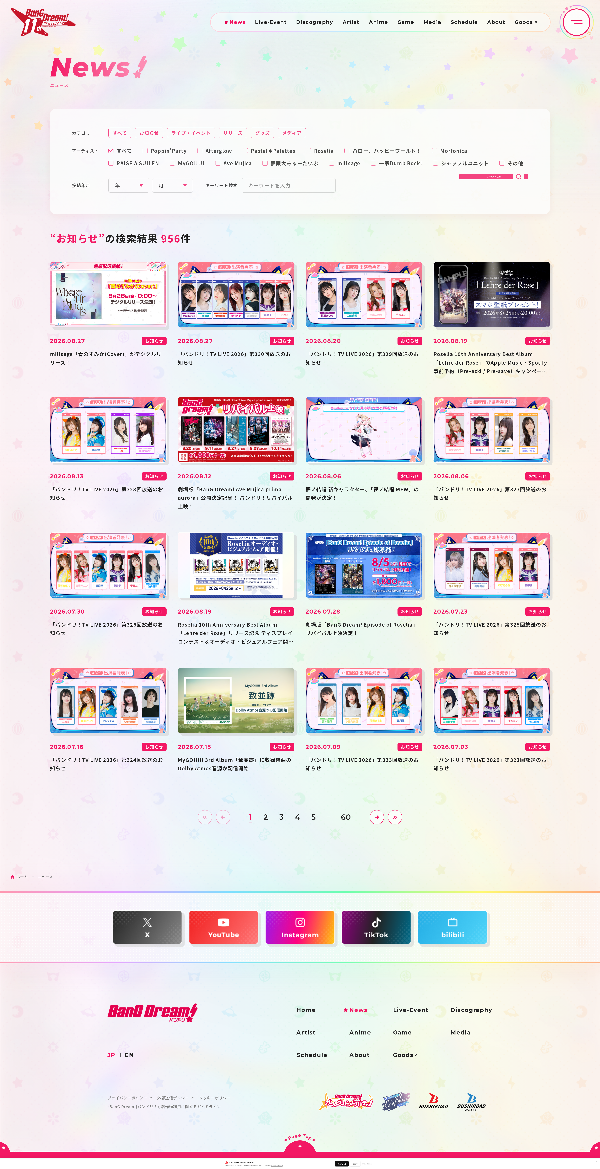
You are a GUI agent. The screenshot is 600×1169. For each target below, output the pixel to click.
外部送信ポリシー (173, 1098)
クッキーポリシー (215, 1098)
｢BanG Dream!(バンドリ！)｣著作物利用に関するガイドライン (164, 1106)
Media (432, 22)
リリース (233, 132)
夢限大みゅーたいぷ (294, 163)
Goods (524, 22)
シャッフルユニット (465, 163)
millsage (348, 163)
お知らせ (149, 132)
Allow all (342, 1163)
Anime (378, 22)
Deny (355, 1163)
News (238, 22)
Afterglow (218, 150)
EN (129, 1055)
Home (306, 1010)
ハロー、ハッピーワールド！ (386, 150)
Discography (314, 22)
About (496, 22)
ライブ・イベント (191, 132)
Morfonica (453, 150)
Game (406, 22)
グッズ (262, 132)
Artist (351, 22)
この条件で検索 (494, 176)
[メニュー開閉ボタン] (576, 22)
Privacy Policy (277, 1165)
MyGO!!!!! (191, 163)
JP (111, 1055)
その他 (515, 163)
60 (346, 817)
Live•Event (271, 22)
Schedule (464, 22)
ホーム (22, 876)
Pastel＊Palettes (273, 150)
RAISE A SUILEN (138, 163)
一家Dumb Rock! (400, 163)
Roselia (324, 150)
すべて (120, 132)
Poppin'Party (169, 150)
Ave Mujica (237, 163)
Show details (367, 1164)
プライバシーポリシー (127, 1098)
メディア (292, 132)
